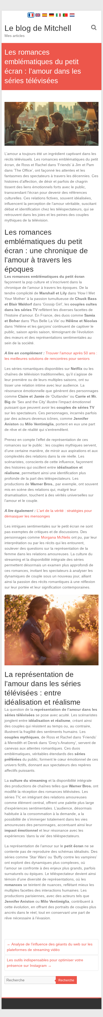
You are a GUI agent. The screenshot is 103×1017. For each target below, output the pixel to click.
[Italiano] (58, 15)
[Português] (65, 15)
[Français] (31, 15)
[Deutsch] (51, 15)
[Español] (44, 15)
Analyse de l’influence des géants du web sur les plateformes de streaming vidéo (49, 947)
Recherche (66, 980)
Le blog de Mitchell (37, 28)
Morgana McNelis (55, 537)
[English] (37, 15)
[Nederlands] (72, 15)
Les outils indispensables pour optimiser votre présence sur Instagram (45, 963)
